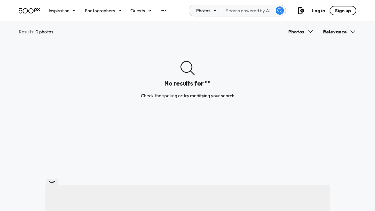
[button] (279, 10)
